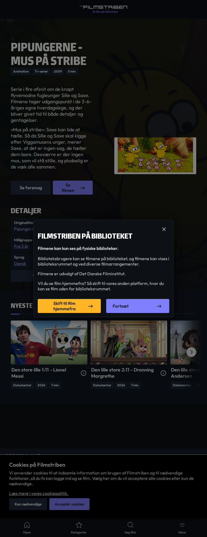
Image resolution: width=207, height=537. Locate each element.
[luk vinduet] (163, 229)
